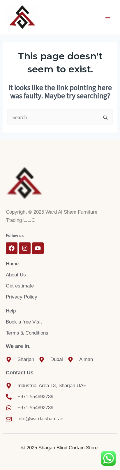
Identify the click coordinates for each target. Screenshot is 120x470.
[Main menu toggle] (107, 17)
